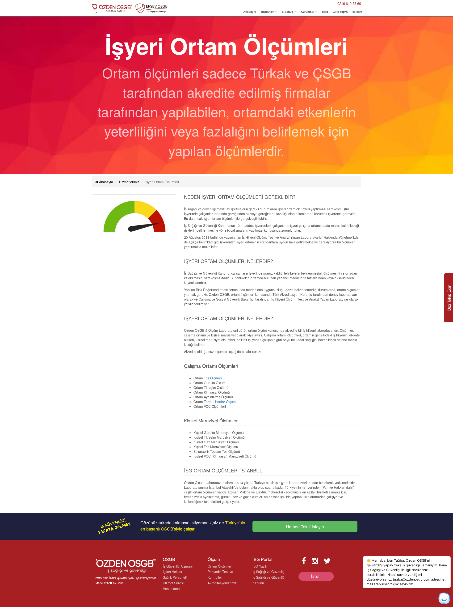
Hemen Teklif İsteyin (305, 526)
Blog (325, 11)
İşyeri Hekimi (172, 571)
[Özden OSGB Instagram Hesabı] (314, 560)
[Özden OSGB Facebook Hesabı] (303, 560)
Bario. (120, 583)
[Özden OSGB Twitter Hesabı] (327, 560)
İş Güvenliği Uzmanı (178, 566)
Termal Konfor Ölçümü (221, 401)
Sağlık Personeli (175, 577)
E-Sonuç (288, 11)
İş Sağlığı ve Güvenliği (268, 571)
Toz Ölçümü (213, 378)
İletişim (357, 11)
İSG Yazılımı (261, 566)
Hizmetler (268, 11)
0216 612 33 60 (349, 3)
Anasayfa (249, 11)
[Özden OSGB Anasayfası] (129, 9)
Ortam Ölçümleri (220, 566)
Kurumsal (308, 11)
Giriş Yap (339, 11)
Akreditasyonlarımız (222, 583)
